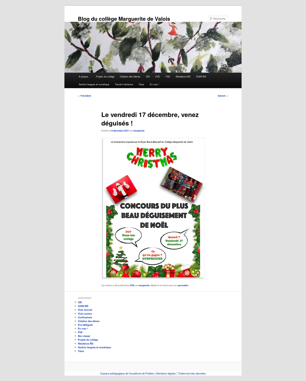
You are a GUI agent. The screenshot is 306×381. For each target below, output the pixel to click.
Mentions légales (166, 373)
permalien (183, 285)
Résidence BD (183, 76)
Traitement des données (192, 373)
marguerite (138, 130)
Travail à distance (124, 84)
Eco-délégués (85, 324)
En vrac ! (154, 84)
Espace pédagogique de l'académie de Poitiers (127, 373)
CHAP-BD (201, 76)
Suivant (223, 95)
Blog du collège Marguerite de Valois (124, 18)
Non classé (84, 336)
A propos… (84, 76)
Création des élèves (130, 76)
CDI (148, 76)
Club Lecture (85, 313)
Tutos (141, 84)
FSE (168, 76)
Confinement (85, 317)
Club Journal (85, 309)
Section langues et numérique (94, 84)
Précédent (84, 95)
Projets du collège (105, 76)
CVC (157, 76)
